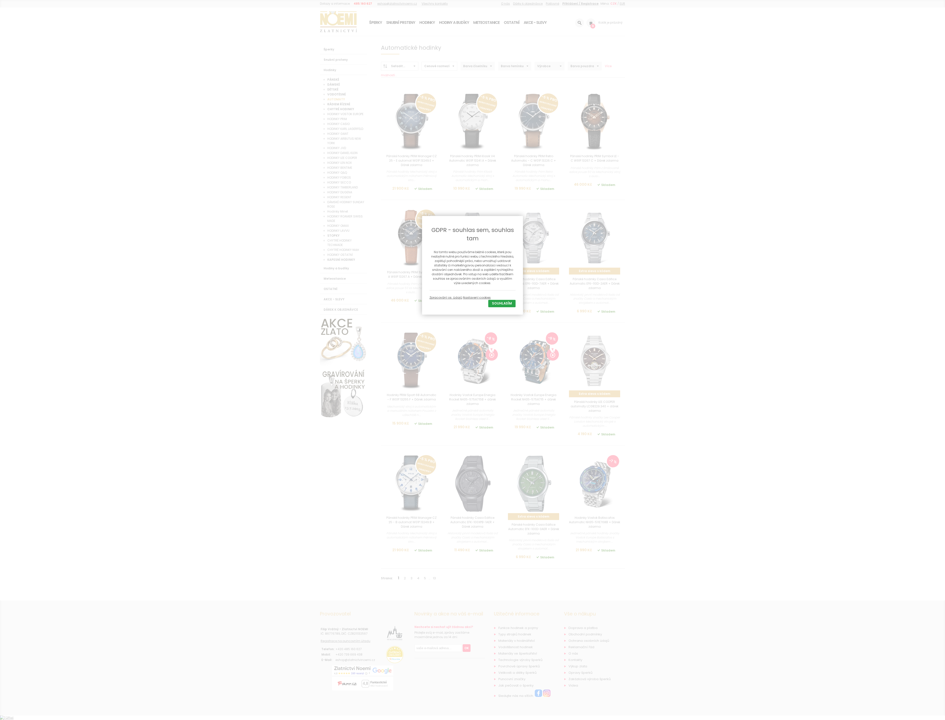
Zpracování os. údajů (445, 297)
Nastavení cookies (477, 297)
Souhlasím (502, 303)
